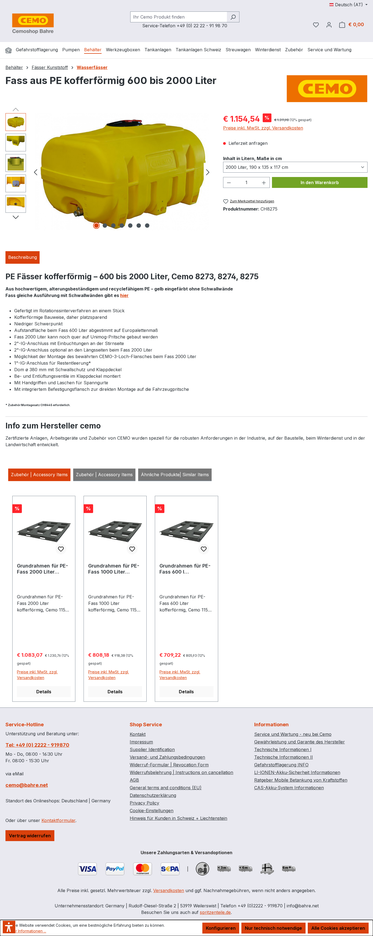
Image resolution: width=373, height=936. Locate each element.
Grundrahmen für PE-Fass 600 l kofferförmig (185, 569)
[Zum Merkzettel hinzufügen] (60, 549)
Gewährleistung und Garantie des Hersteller (299, 742)
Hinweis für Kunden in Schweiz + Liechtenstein (178, 818)
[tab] (22, 257)
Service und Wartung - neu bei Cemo (292, 734)
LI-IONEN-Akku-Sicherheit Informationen (297, 772)
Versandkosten (168, 890)
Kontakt (138, 734)
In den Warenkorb (320, 182)
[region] (109, 171)
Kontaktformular (58, 820)
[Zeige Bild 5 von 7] (130, 225)
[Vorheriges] (35, 172)
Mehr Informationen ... (27, 931)
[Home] (8, 50)
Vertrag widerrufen (30, 835)
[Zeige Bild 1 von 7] (96, 225)
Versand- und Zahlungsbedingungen (167, 757)
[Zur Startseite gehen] (32, 23)
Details (43, 691)
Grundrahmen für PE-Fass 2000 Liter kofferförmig (42, 569)
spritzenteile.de (215, 912)
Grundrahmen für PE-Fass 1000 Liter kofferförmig (113, 569)
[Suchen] (233, 16)
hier (124, 295)
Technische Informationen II (283, 757)
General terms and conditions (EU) (166, 787)
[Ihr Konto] (329, 24)
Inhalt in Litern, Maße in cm (252, 158)
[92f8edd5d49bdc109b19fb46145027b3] (122, 171)
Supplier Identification (152, 749)
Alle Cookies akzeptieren (338, 928)
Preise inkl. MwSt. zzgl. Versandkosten (263, 128)
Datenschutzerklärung (153, 795)
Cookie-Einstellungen (151, 810)
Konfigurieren (221, 928)
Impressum (141, 742)
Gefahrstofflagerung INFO (281, 764)
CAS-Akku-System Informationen (289, 787)
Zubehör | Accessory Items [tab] (39, 474)
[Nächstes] (208, 172)
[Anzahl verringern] (229, 182)
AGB (134, 780)
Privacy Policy (144, 803)
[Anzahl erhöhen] (264, 182)
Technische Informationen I (283, 749)
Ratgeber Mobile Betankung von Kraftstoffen (300, 780)
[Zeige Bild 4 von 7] (122, 225)
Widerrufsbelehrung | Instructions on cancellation (181, 772)
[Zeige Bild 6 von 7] (139, 225)
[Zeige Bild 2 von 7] (105, 225)
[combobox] (178, 16)
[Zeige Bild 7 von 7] (147, 225)
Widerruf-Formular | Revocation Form (169, 764)
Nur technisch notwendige (273, 928)
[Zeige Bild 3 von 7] (113, 225)
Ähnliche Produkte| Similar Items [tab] (175, 474)
